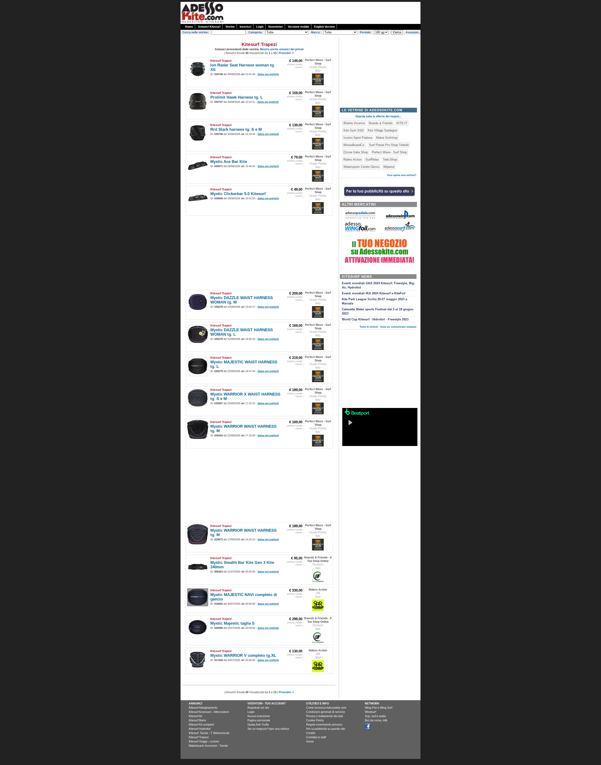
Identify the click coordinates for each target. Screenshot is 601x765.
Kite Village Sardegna (382, 130)
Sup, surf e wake (375, 716)
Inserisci (245, 26)
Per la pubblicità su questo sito (325, 728)
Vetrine (230, 26)
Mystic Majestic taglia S (232, 623)
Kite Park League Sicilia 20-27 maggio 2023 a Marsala (374, 301)
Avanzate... (413, 32)
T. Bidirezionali (220, 733)
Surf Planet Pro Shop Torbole (389, 145)
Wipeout (388, 167)
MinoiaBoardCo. (354, 145)
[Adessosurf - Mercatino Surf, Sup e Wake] (400, 231)
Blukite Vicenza (354, 123)
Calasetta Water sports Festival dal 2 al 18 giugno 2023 (377, 311)
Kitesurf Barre (197, 720)
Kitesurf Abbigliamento (203, 707)
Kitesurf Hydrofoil (200, 728)
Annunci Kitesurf (209, 26)
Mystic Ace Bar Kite (228, 161)
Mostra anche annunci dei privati (282, 49)
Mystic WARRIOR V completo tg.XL (243, 655)
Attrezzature (221, 712)
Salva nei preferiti (268, 74)
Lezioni (214, 741)
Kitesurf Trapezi (220, 60)
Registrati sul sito (258, 707)
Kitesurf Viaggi (198, 741)
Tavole (224, 745)
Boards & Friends (381, 123)
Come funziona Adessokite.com (326, 707)
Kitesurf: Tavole (198, 733)
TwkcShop (390, 159)
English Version (324, 26)
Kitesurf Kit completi (201, 724)
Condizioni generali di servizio (325, 712)
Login (259, 26)
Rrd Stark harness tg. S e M (236, 129)
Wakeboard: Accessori (203, 745)
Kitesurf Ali (195, 716)
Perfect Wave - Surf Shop (318, 61)
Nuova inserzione (258, 716)
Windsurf (370, 712)
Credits (310, 733)
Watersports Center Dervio (361, 167)
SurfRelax (372, 159)
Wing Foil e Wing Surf (378, 707)
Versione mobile (298, 26)
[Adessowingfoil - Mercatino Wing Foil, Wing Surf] (360, 230)
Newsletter (275, 26)
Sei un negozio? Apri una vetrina (268, 728)
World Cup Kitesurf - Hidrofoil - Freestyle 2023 (375, 319)
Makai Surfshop (386, 137)
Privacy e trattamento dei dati (324, 716)
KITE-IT (402, 123)
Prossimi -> (286, 53)
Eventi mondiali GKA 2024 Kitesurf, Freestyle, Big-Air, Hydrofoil (378, 285)
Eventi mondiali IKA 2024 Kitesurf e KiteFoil (373, 293)
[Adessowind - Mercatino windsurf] (400, 218)
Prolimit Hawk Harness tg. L (236, 97)
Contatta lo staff (316, 737)
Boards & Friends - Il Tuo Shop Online (317, 559)
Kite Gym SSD (353, 130)
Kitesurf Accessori (200, 712)
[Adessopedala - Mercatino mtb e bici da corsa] (360, 219)
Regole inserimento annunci (324, 724)
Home (189, 26)
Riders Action (318, 589)
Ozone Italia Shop (355, 152)
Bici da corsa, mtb (376, 720)
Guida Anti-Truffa (258, 724)
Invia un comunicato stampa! (398, 326)
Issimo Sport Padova (357, 137)
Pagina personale (258, 720)
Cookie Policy (315, 720)
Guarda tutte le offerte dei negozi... (378, 116)
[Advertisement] (335, 12)
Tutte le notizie (369, 326)
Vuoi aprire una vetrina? (401, 175)
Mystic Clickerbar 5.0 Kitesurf (238, 194)
